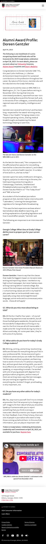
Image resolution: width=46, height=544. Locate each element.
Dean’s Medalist (31, 67)
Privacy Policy (6, 522)
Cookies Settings (7, 525)
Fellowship (22, 64)
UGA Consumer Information (12, 510)
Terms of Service (29, 522)
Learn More (6, 514)
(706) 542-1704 (7, 500)
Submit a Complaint (30, 525)
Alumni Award (8, 67)
